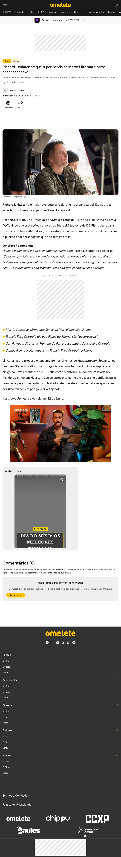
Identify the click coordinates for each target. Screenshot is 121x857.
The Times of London (42, 220)
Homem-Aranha (96, 12)
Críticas (6, 666)
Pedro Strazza (16, 90)
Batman (111, 12)
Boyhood (81, 220)
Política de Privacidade (17, 804)
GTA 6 (41, 12)
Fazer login (15, 595)
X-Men (31, 12)
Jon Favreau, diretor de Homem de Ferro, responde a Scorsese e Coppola (58, 343)
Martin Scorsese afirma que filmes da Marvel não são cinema (48, 330)
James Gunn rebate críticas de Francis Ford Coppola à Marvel (49, 350)
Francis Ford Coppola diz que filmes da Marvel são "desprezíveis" (51, 336)
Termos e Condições (16, 795)
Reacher (52, 12)
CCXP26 (7, 12)
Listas (5, 672)
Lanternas (65, 12)
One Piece (79, 12)
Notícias (7, 661)
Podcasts (19, 12)
